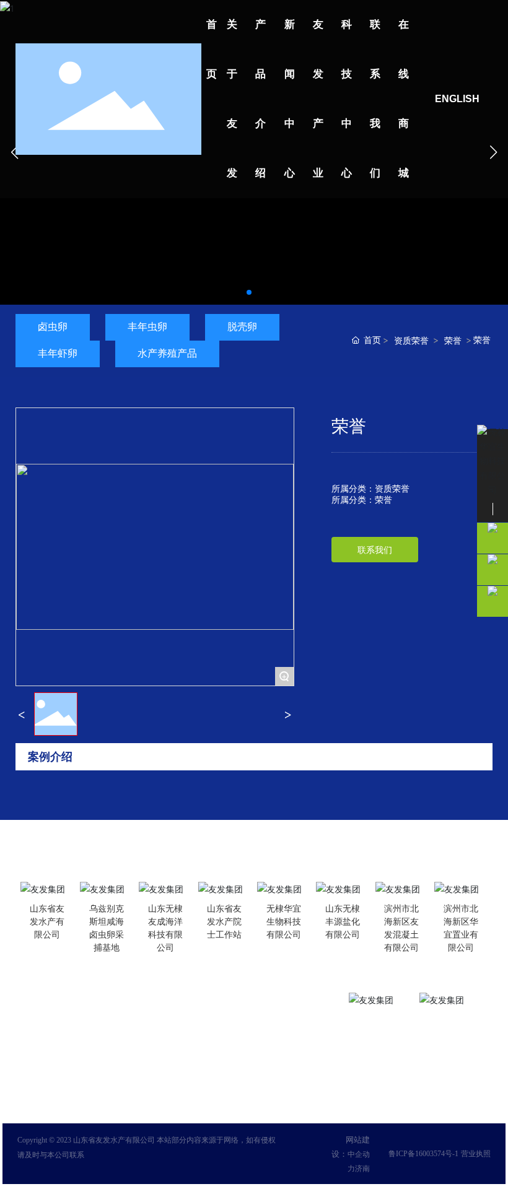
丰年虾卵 (57, 353)
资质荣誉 (411, 340)
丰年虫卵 (147, 326)
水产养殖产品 (167, 353)
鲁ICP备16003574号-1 (423, 1153)
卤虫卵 (53, 326)
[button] (249, 292)
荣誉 (453, 340)
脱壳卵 (242, 326)
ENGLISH (457, 99)
